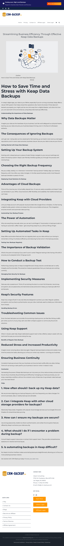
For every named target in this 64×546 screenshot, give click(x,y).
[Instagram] (8, 8)
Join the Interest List (55, 3)
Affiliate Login (41, 510)
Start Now (39, 499)
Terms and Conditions (19, 542)
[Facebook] (3, 8)
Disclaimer (47, 542)
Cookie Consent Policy (38, 542)
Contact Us (6, 505)
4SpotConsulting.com (28, 537)
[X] (5, 8)
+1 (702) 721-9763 (43, 483)
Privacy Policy (7, 517)
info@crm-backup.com (44, 485)
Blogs (5, 509)
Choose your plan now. (32, 459)
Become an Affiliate (9, 513)
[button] (59, 22)
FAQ (4, 501)
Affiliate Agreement (9, 525)
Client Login (40, 504)
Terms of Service (8, 521)
